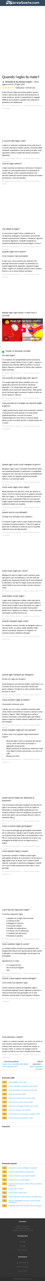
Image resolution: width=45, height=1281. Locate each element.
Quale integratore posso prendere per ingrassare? (25, 1197)
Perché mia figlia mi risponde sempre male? (23, 1086)
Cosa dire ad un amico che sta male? (20, 1102)
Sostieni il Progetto (22, 1267)
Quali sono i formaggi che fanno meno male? (23, 1106)
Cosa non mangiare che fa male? (19, 1110)
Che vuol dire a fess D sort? (17, 1193)
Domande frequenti (22, 1262)
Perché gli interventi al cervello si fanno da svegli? (24, 1206)
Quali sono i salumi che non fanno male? (21, 1098)
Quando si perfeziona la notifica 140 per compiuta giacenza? (24, 1184)
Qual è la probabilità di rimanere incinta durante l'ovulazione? (24, 1201)
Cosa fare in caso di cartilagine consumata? (22, 1168)
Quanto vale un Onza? (15, 1189)
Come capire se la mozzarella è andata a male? (24, 1114)
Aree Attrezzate (22, 1250)
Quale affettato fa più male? (17, 1082)
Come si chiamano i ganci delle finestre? (21, 1176)
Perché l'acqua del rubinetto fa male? (20, 1118)
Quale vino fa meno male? (17, 1094)
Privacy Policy (22, 1271)
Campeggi (22, 1246)
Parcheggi (22, 1241)
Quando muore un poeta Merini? (19, 1180)
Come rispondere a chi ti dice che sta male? (23, 1090)
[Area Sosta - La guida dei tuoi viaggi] (22, 5)
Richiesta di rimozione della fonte (12, 105)
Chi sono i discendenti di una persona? (21, 1172)
